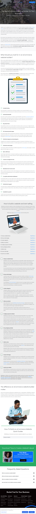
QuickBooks (19, 361)
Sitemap (2, 505)
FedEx (33, 331)
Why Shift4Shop (3, 497)
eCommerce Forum (24, 499)
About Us (29, 497)
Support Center (23, 497)
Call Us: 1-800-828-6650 (31, 503)
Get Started (32, 2)
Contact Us (29, 499)
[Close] (34, 509)
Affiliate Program (30, 502)
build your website (17, 212)
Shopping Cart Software (4, 499)
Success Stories (3, 500)
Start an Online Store (10, 502)
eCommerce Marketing (17, 499)
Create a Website (10, 500)
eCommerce (9, 503)
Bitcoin (17, 321)
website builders (8, 136)
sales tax (22, 345)
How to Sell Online (10, 499)
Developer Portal (23, 502)
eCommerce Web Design (17, 497)
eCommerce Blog (3, 503)
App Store (15, 503)
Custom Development (17, 500)
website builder (7, 44)
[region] (18, 511)
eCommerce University (24, 500)
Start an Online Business (17, 502)
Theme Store (15, 505)
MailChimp (23, 361)
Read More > (32, 235)
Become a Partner (30, 500)
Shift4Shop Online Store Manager (18, 302)
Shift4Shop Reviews (3, 502)
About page (24, 147)
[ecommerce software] (18, 2)
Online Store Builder (12, 282)
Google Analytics (6, 362)
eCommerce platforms (30, 116)
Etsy (2, 28)
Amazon (33, 27)
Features (9, 497)
